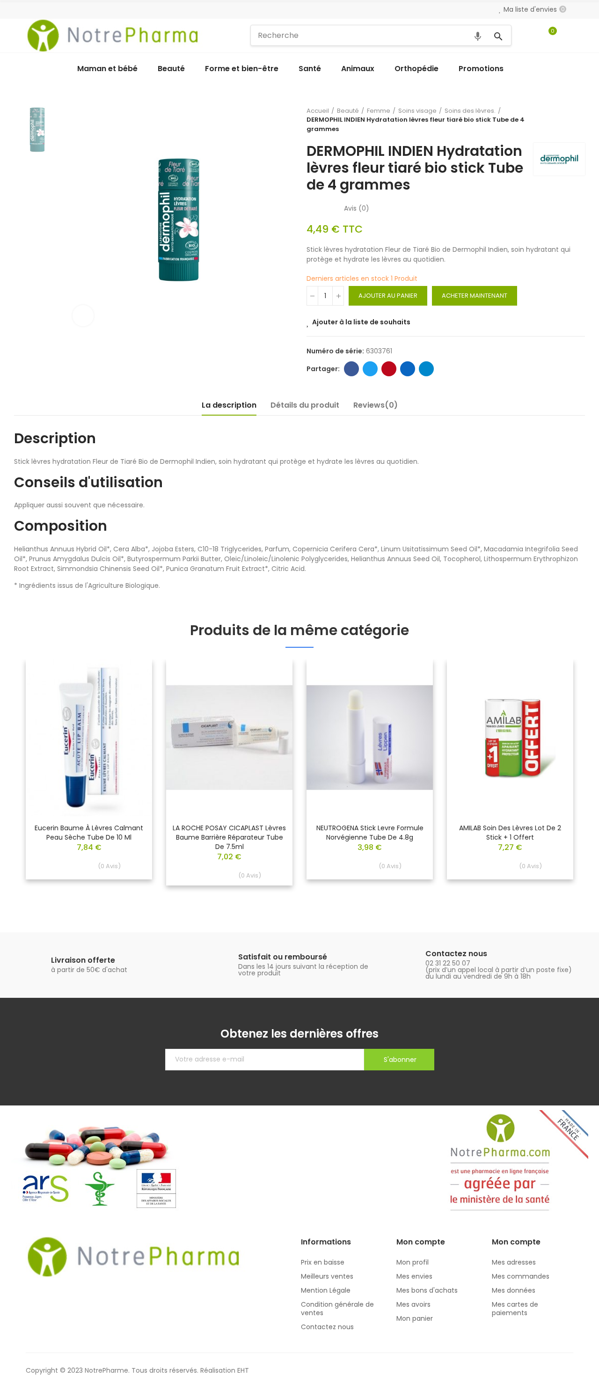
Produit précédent (555, 119)
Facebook (351, 368)
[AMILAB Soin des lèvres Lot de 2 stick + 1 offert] (510, 737)
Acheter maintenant (474, 295)
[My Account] (568, 35)
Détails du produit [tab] (304, 405)
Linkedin (407, 368)
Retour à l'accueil (566, 119)
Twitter (370, 368)
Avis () (356, 208)
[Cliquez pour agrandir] (83, 315)
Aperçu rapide (129, 695)
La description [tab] (229, 405)
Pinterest (388, 368)
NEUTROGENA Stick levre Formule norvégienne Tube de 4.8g (370, 832)
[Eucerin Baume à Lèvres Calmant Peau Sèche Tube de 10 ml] (89, 737)
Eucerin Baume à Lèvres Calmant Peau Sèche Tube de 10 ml (89, 832)
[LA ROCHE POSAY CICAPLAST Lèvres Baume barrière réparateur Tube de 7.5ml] (229, 737)
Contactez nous (456, 953)
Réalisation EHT (224, 1370)
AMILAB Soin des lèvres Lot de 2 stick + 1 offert (510, 832)
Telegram (426, 368)
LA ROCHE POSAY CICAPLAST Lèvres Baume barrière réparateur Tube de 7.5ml (229, 837)
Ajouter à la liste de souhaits (361, 322)
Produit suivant (578, 119)
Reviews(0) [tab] (375, 405)
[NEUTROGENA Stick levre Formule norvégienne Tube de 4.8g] (370, 737)
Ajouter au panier (387, 295)
